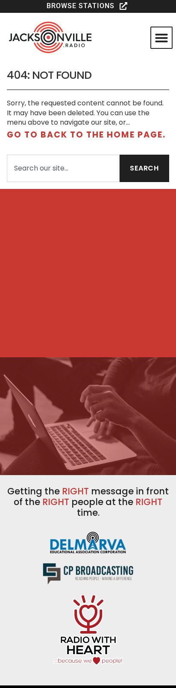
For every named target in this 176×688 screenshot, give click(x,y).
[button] (88, 6)
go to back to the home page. (86, 135)
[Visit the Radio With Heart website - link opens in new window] (88, 629)
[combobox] (63, 168)
